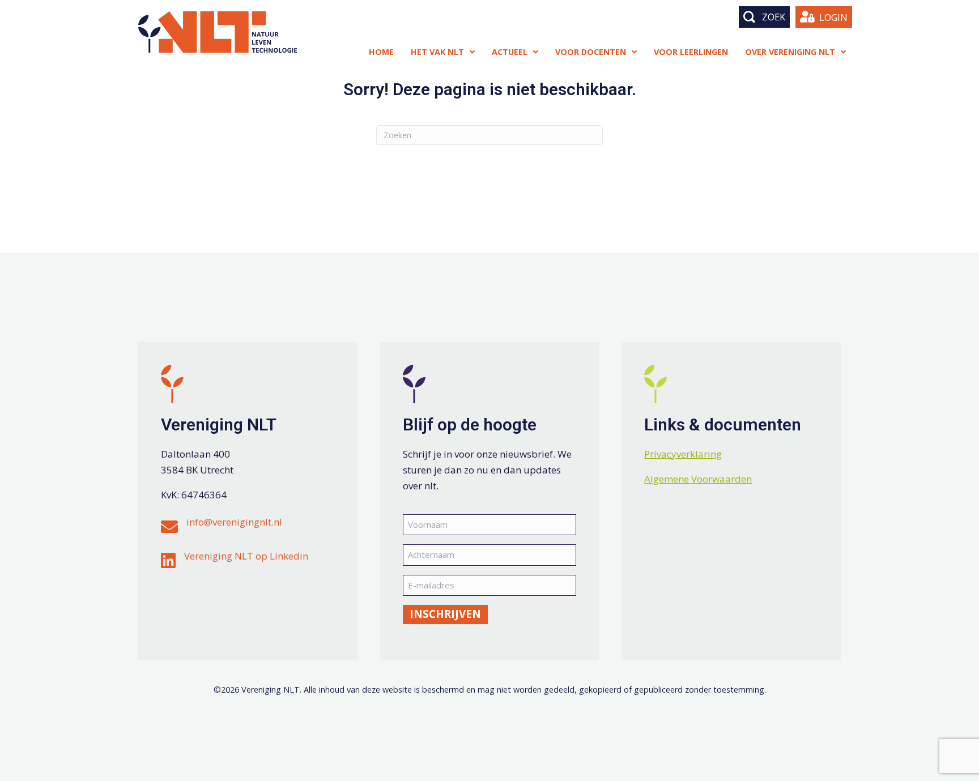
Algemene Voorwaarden (698, 478)
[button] (764, 16)
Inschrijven (445, 614)
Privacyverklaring (683, 453)
